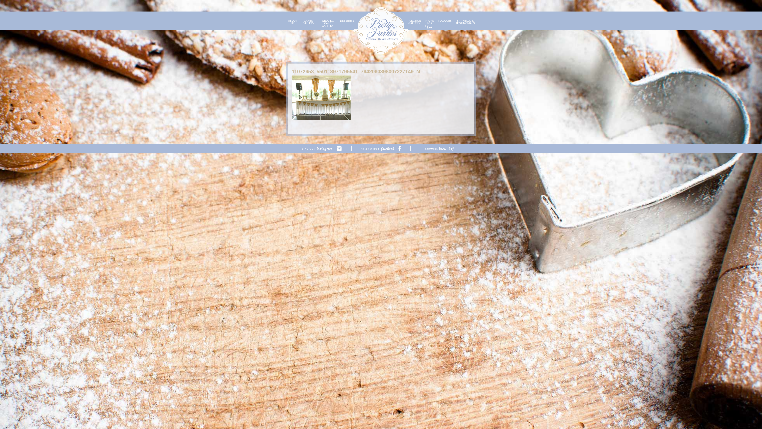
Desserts (347, 20)
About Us (292, 22)
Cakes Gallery (309, 22)
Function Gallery (414, 22)
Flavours (445, 20)
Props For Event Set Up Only (429, 27)
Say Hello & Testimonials (465, 22)
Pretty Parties (381, 30)
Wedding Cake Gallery (328, 23)
